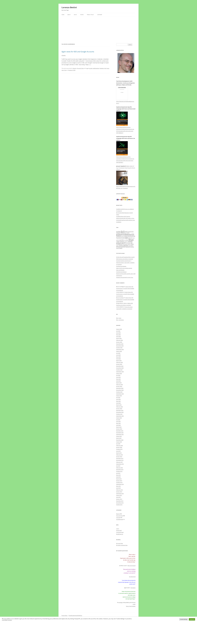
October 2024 (119, 369)
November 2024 (120, 368)
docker (124, 232)
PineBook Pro (120, 244)
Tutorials (118, 517)
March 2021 (119, 438)
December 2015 (119, 469)
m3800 (117, 241)
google (90, 68)
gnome (130, 236)
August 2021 (119, 436)
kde (105, 68)
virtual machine (120, 247)
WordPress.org (119, 534)
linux (65, 70)
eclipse (119, 234)
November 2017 (120, 460)
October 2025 (119, 347)
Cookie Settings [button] (183, 619)
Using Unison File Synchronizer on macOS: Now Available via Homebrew (125, 288)
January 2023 (119, 408)
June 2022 (118, 421)
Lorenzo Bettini (69, 7)
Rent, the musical (131, 565)
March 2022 (119, 427)
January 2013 (119, 499)
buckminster (131, 231)
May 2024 (118, 379)
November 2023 (120, 390)
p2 (131, 243)
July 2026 (118, 331)
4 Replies (64, 55)
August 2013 (119, 495)
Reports (74, 68)
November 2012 (120, 502)
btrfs (126, 231)
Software (99, 14)
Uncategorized (119, 519)
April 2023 (118, 403)
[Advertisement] (98, 28)
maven (130, 241)
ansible (118, 231)
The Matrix (133, 587)
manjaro (126, 241)
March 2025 (119, 360)
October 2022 (119, 414)
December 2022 (119, 410)
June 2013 (118, 497)
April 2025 (118, 358)
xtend (117, 248)
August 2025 (119, 351)
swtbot (117, 245)
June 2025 (118, 355)
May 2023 (118, 401)
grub (133, 236)
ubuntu (125, 245)
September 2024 (120, 371)
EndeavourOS (128, 234)
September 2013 (120, 493)
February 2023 (119, 406)
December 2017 (119, 458)
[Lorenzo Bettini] (125, 63)
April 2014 (118, 488)
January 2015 (119, 480)
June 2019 (118, 451)
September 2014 (120, 484)
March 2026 (119, 338)
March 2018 (119, 453)
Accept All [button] (192, 619)
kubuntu (130, 238)
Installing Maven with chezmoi (123, 216)
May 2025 (118, 357)
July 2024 (118, 375)
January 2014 (119, 491)
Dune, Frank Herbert (130, 606)
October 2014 (119, 482)
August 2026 (119, 329)
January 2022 (119, 429)
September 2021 (120, 434)
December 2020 (119, 440)
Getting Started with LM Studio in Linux (125, 218)
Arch (123, 231)
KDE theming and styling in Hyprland (124, 259)
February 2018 (119, 454)
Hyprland (119, 238)
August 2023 (119, 395)
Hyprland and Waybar (121, 266)
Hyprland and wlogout (121, 272)
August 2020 (119, 442)
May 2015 (118, 475)
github (122, 236)
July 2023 (118, 397)
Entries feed (119, 530)
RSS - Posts (118, 318)
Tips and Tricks (80, 68)
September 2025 (120, 349)
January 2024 (119, 386)
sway (132, 244)
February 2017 (119, 462)
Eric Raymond (132, 576)
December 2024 (119, 366)
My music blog (119, 543)
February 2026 (119, 340)
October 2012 (119, 504)
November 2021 (120, 432)
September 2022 (120, 416)
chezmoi (118, 233)
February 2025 (119, 362)
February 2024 (119, 384)
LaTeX (117, 240)
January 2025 (119, 364)
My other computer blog (121, 545)
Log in (117, 528)
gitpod (126, 236)
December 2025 (119, 344)
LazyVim (121, 240)
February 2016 (119, 467)
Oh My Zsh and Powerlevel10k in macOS (125, 257)
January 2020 (119, 447)
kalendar (102, 68)
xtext (120, 248)
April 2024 (118, 381)
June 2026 (118, 333)
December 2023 (119, 388)
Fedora (118, 236)
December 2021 (119, 430)
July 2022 (118, 419)
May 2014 (118, 486)
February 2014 (119, 490)
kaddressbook (96, 68)
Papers (82, 14)
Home (63, 14)
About (69, 14)
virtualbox (131, 245)
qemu (129, 244)
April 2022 (118, 425)
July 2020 (118, 443)
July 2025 (118, 353)
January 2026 (119, 342)
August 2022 (119, 417)
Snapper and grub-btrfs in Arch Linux (124, 277)
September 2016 (120, 464)
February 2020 (119, 445)
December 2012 (119, 501)
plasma (126, 244)
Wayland (128, 247)
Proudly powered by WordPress (75, 615)
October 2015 (119, 471)
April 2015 (118, 477)
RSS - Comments (120, 320)
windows (132, 246)
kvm (134, 237)
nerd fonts (128, 242)
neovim (123, 243)
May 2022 (118, 423)
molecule (118, 243)
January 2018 (119, 456)
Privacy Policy (90, 14)
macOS (122, 241)
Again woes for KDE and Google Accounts (78, 51)
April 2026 (118, 336)
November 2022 (120, 412)
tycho (121, 245)
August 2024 (119, 373)
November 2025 (120, 345)
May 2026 (118, 334)
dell (122, 233)
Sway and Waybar (120, 270)
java (123, 238)
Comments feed (120, 532)
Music (75, 14)
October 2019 (119, 449)
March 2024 (119, 382)
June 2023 (118, 399)
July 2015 (118, 473)
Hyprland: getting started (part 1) (123, 260)
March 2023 (119, 405)
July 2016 (118, 466)
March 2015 (119, 478)
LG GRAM (126, 240)
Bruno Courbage (120, 297)
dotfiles (127, 232)
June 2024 (118, 377)
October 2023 (119, 392)
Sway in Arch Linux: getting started (124, 268)
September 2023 (120, 393)
